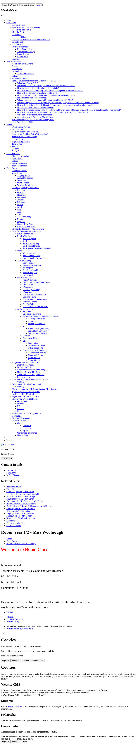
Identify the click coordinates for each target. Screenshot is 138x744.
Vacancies (16, 59)
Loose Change (23, 54)
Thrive (15, 146)
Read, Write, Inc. (24, 236)
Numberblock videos (31, 255)
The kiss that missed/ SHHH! (35, 306)
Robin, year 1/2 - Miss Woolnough (26, 384)
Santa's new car (23, 377)
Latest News (17, 158)
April (19, 207)
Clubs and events (19, 421)
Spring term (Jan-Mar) (37, 331)
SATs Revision (18, 129)
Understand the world (32, 314)
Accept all (16, 661)
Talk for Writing (24, 260)
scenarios (32, 321)
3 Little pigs (28, 268)
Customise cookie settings (33, 661)
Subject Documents (25, 73)
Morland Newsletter (20, 156)
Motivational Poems (25, 365)
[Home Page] (7, 445)
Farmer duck (28, 275)
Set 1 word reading (31, 243)
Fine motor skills (30, 338)
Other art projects (35, 348)
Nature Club (22, 435)
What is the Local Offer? (27, 83)
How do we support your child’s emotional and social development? (46, 95)
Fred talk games (29, 238)
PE (18, 406)
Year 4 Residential (19, 166)
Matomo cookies (15, 706)
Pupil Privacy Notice (21, 141)
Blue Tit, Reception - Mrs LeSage (26, 231)
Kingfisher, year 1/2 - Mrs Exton (25, 362)
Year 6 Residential (19, 163)
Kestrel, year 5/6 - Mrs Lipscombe (26, 413)
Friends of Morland (20, 47)
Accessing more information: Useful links (35, 117)
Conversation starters (37, 353)
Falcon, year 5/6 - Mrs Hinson (24, 399)
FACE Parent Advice (21, 127)
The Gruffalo (28, 304)
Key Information (13, 61)
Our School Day (19, 37)
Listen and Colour (35, 355)
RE (18, 411)
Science (20, 408)
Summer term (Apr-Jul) (38, 333)
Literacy (26, 336)
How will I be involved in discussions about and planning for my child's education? (52, 112)
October (20, 192)
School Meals (17, 42)
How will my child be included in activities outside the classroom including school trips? (54, 105)
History (20, 404)
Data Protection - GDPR (22, 122)
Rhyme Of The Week (26, 226)
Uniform (15, 149)
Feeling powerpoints (36, 323)
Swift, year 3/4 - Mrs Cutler (23, 394)
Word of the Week (25, 185)
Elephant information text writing (31, 370)
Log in (39, 5)
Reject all (5, 661)
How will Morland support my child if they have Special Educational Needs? (50, 90)
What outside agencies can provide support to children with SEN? (45, 100)
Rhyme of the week (25, 234)
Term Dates (17, 144)
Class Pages (11, 168)
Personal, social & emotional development (40, 316)
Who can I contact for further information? (35, 115)
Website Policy (12, 622)
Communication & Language (35, 350)
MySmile (21, 221)
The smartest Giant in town (34, 294)
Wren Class (17, 173)
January (20, 200)
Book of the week (24, 277)
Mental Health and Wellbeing (24, 136)
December (21, 197)
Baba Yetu (27, 428)
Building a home (30, 302)
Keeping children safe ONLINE (25, 132)
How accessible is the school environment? (35, 107)
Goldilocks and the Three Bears (36, 282)
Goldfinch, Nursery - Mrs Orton (25, 187)
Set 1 (25, 241)
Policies (15, 76)
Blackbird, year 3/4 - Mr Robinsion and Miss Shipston (35, 389)
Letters (15, 161)
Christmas (27, 425)
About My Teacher (25, 178)
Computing (16, 416)
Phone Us (12, 470)
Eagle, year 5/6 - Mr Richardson (25, 396)
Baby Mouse (28, 263)
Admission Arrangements (22, 64)
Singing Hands (23, 175)
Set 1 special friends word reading (37, 248)
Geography (22, 401)
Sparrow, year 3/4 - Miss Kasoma (26, 391)
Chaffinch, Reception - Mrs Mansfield (28, 229)
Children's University (21, 418)
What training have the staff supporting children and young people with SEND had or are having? (58, 102)
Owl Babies (28, 285)
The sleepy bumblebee (32, 270)
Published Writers (19, 170)
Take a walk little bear (32, 265)
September (21, 190)
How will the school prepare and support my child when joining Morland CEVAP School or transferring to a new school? (69, 110)
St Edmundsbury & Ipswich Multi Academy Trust (33, 119)
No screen (27, 311)
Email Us (12, 473)
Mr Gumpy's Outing (31, 289)
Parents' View (18, 139)
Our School (11, 22)
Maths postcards (29, 253)
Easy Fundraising (24, 49)
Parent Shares (17, 151)
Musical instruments (36, 345)
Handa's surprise (30, 280)
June (19, 212)
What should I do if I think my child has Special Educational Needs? (46, 85)
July (19, 214)
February (21, 202)
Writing (20, 382)
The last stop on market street (35, 299)
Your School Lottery (26, 51)
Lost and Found (29, 297)
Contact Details (18, 25)
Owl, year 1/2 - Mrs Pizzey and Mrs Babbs (30, 379)
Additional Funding (20, 78)
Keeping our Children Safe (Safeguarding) (30, 134)
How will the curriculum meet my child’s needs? (37, 93)
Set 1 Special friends (31, 246)
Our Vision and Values (21, 30)
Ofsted (15, 66)
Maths (20, 251)
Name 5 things (34, 360)
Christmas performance (27, 433)
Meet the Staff (18, 32)
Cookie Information (14, 619)
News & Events (13, 153)
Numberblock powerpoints (34, 258)
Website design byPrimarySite (20, 629)
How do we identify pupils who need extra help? (38, 88)
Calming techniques (36, 319)
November (21, 195)
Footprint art (33, 343)
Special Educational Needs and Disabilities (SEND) (34, 81)
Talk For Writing (24, 217)
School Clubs (17, 44)
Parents (9, 124)
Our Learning (23, 183)
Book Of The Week (25, 224)
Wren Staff (21, 180)
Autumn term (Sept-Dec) (38, 328)
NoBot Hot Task (24, 367)
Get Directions (15, 475)
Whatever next (29, 292)
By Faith (26, 430)
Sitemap (9, 617)
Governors (16, 34)
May (19, 209)
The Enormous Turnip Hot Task (30, 374)
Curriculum (17, 71)
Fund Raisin (22, 56)
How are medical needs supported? (32, 98)
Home (9, 20)
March (20, 204)
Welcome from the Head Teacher (26, 27)
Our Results (17, 68)
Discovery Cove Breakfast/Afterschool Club (31, 39)
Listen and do (34, 357)
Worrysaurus (28, 287)
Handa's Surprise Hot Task (28, 372)
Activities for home (25, 309)
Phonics (20, 219)
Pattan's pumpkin (30, 272)
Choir (19, 423)
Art (24, 340)
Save (25, 741)
